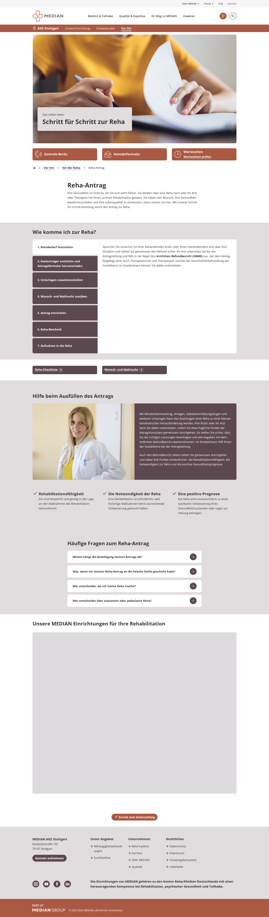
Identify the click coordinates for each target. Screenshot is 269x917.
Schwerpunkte (105, 28)
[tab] (65, 263)
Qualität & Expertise (132, 16)
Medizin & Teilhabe (100, 16)
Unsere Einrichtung (77, 28)
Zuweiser (189, 16)
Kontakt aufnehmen (49, 858)
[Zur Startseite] (48, 16)
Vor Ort (126, 28)
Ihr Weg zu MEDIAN (164, 16)
